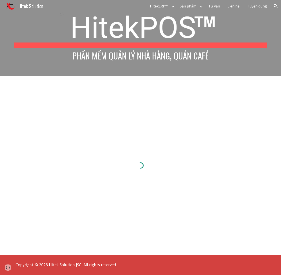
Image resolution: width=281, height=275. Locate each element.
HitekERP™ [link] (159, 6)
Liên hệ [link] (233, 6)
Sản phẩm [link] (188, 6)
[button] (275, 6)
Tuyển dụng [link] (257, 6)
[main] (140, 56)
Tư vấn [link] (214, 6)
